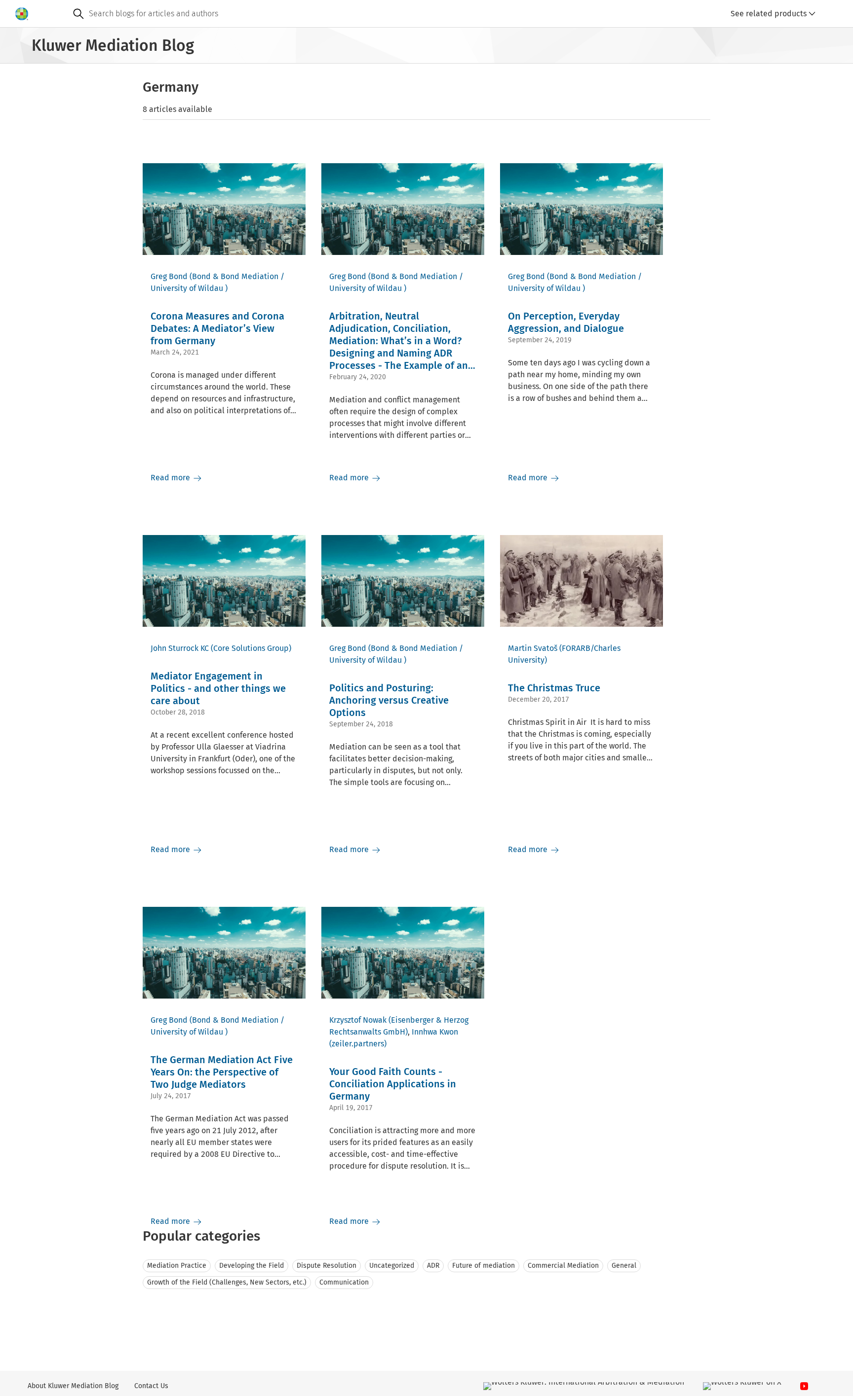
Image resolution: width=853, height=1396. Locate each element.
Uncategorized (391, 1265)
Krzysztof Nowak (358, 1020)
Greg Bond (169, 276)
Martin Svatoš (532, 648)
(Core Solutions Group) (251, 648)
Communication (344, 1282)
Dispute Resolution (326, 1265)
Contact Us (151, 1386)
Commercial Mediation (563, 1265)
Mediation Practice (176, 1265)
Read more (171, 477)
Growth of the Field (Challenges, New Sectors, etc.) (227, 1282)
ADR (433, 1265)
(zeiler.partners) (358, 1043)
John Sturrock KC (180, 648)
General (624, 1265)
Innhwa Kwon (435, 1032)
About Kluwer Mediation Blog (73, 1386)
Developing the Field (251, 1265)
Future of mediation (483, 1265)
